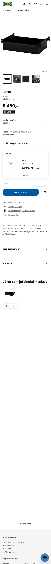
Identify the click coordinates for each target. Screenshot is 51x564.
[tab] (25, 249)
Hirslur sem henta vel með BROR (17, 132)
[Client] (29, 3)
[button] (24, 175)
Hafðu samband (9, 552)
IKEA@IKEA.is (8, 545)
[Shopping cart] (41, 3)
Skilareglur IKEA (13, 215)
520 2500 (7, 548)
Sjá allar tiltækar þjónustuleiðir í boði (21, 211)
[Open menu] (47, 4)
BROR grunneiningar (22, 10)
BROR (9, 10)
